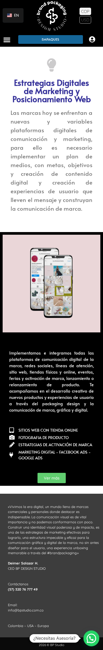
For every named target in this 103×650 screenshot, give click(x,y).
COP (85, 11)
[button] (6, 39)
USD (85, 19)
